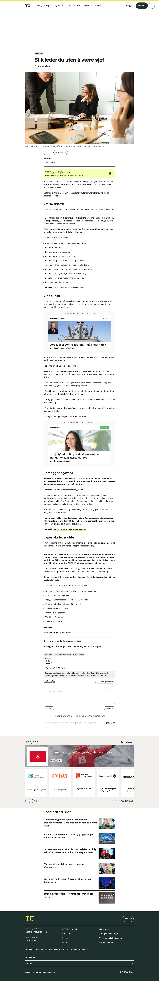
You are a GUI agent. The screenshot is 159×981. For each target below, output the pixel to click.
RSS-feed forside (70, 929)
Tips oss (128, 919)
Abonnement (31, 957)
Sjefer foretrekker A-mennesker (68, 288)
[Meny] (152, 6)
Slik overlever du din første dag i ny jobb (62, 641)
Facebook (66, 934)
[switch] (111, 173)
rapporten (62, 563)
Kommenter (62, 152)
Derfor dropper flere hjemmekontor (69, 529)
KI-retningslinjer (106, 942)
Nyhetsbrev (78, 654)
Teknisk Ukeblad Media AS (45, 972)
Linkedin (66, 938)
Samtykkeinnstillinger (108, 934)
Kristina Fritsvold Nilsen (36, 932)
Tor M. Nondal (31, 940)
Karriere (39, 53)
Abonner (141, 6)
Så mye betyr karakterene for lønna (70, 416)
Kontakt (29, 963)
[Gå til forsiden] (27, 5)
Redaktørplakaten (81, 949)
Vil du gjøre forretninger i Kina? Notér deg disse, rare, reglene (73, 646)
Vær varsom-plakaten (60, 949)
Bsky (64, 942)
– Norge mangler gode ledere (57, 632)
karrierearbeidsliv (63, 654)
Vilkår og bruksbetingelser (110, 938)
